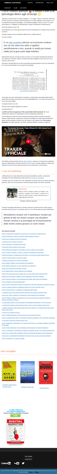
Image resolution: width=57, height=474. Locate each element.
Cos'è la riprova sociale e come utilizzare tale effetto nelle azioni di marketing (24, 279)
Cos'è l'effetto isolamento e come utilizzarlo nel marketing (19, 266)
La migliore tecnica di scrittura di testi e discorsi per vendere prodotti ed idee (24, 292)
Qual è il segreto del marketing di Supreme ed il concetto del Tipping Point (24, 234)
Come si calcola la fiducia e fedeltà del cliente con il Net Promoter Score (23, 287)
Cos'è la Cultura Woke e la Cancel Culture (14, 258)
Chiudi (37, 472)
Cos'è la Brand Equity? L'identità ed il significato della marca (19, 290)
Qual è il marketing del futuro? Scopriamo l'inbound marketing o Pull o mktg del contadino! (28, 318)
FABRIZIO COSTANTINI (12, 3)
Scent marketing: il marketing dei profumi (14, 244)
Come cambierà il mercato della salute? (13, 282)
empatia (14, 209)
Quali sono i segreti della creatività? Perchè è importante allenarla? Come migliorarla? (27, 333)
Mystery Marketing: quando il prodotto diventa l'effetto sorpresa (20, 236)
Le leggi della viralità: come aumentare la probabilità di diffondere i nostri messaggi (26, 302)
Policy (31, 472)
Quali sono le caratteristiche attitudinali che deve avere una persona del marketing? (26, 336)
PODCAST (7, 8)
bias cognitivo (15, 42)
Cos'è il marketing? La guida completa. (13, 338)
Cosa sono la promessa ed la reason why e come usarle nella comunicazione (25, 274)
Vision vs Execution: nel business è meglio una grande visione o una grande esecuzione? (28, 330)
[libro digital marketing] (28, 427)
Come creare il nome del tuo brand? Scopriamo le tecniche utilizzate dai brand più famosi (28, 284)
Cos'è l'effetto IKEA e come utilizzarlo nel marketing (17, 271)
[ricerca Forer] (28, 79)
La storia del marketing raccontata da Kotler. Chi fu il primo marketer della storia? (26, 305)
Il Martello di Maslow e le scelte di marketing (15, 260)
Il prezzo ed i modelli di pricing (11, 312)
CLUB (15, 8)
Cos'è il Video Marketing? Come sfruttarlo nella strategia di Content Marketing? (25, 328)
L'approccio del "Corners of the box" (12, 242)
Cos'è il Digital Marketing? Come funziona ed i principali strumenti (21, 315)
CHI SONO (23, 8)
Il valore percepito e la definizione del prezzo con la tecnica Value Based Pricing (25, 255)
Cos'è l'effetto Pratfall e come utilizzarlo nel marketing (17, 263)
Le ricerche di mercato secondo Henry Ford (14, 320)
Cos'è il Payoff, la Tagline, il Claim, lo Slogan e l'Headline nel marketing (23, 252)
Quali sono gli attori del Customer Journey (14, 268)
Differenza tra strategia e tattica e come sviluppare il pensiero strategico (23, 276)
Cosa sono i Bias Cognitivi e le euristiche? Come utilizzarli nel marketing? (23, 295)
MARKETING (40, 2)
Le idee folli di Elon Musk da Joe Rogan (13, 247)
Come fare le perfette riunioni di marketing (14, 239)
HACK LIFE (49, 2)
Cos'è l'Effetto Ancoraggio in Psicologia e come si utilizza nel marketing (23, 250)
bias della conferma (27, 161)
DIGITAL (30, 2)
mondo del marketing (37, 178)
